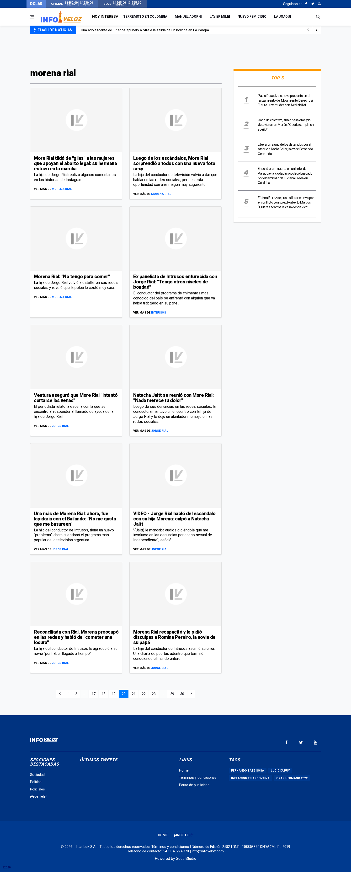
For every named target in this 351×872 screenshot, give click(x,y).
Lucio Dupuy (280, 770)
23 (154, 694)
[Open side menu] (32, 16)
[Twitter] (312, 4)
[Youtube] (319, 4)
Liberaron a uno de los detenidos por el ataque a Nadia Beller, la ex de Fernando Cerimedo (285, 149)
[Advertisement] (175, 50)
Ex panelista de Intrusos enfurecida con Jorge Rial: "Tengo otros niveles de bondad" (175, 282)
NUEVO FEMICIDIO (252, 16)
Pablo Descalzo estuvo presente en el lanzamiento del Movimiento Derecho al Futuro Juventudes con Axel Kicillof (285, 100)
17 (94, 694)
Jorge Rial (60, 426)
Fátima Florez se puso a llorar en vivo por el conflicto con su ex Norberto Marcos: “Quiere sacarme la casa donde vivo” (286, 202)
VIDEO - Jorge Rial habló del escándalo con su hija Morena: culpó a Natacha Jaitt (174, 519)
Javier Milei (219, 16)
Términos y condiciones (198, 777)
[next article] (308, 30)
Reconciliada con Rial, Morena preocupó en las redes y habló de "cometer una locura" (76, 637)
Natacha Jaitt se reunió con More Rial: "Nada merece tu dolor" (173, 397)
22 (144, 694)
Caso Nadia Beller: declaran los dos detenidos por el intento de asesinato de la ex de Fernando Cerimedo (163, 30)
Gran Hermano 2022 (292, 778)
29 (172, 694)
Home (184, 770)
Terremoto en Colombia (145, 16)
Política (36, 782)
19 (114, 694)
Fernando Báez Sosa (247, 770)
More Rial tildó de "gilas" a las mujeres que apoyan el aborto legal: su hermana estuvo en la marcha (75, 163)
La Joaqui (282, 16)
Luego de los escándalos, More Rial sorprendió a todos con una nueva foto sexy (174, 163)
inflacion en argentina (250, 778)
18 (104, 694)
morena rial (62, 189)
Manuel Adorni (188, 16)
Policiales (37, 789)
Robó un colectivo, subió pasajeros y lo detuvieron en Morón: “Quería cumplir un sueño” (286, 124)
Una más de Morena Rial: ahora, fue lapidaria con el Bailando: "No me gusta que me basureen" (75, 519)
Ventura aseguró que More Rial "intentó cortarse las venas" (75, 397)
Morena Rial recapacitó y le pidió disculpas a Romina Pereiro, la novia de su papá (174, 637)
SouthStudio (186, 858)
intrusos (158, 312)
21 (134, 694)
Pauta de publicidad (194, 785)
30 (182, 694)
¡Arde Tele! (38, 796)
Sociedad (37, 775)
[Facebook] (306, 4)
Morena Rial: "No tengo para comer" (72, 276)
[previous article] (316, 30)
